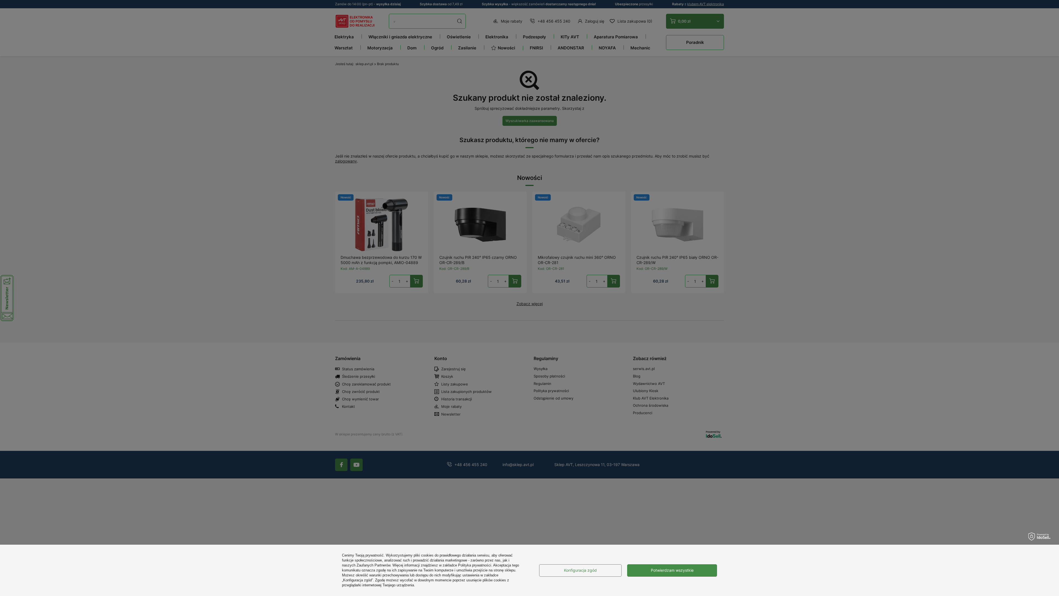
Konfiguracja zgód (580, 570)
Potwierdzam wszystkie (672, 570)
